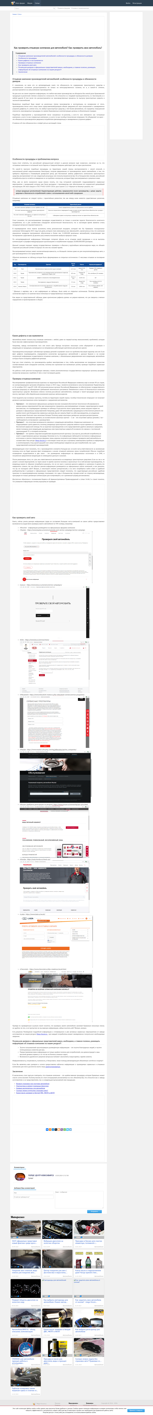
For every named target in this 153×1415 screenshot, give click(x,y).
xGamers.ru (73, 1405)
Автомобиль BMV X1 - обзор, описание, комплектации (23, 1330)
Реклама (57, 1403)
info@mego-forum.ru (89, 1405)
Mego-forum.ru (40, 440)
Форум (29, 3)
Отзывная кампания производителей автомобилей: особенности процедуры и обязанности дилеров (55, 56)
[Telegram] (70, 1129)
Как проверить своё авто (27, 65)
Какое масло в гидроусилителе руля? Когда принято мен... (88, 1271)
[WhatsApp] (64, 1129)
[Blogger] (59, 1129)
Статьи (37, 3)
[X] (56, 1129)
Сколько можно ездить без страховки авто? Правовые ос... (88, 1360)
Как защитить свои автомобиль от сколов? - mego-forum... (88, 1301)
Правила (57, 1405)
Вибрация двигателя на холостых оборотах (53, 1242)
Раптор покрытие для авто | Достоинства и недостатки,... (55, 1271)
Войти (128, 3)
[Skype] (67, 1129)
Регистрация (137, 3)
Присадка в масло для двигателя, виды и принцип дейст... (55, 1361)
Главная (14, 14)
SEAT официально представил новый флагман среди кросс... (24, 1242)
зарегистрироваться (52, 1067)
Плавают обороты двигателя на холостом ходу (25, 1301)
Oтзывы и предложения (80, 8)
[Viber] (61, 1129)
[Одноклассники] (50, 1129)
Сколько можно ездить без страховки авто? (32, 1090)
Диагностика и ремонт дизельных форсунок (32, 1086)
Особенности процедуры (27, 58)
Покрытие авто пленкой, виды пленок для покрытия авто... (24, 1271)
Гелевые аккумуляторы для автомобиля (30, 1088)
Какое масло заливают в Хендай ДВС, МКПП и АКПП (35, 1093)
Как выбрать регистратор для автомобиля (87, 1330)
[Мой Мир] (53, 1129)
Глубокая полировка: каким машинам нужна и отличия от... (25, 1389)
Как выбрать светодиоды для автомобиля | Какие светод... (56, 1301)
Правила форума (64, 8)
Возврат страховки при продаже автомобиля (32, 1084)
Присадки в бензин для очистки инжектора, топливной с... (88, 1242)
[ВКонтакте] (47, 1129)
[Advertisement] (61, 31)
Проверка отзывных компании (29, 63)
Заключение (22, 72)
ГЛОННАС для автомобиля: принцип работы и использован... (23, 1361)
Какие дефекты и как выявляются (30, 60)
